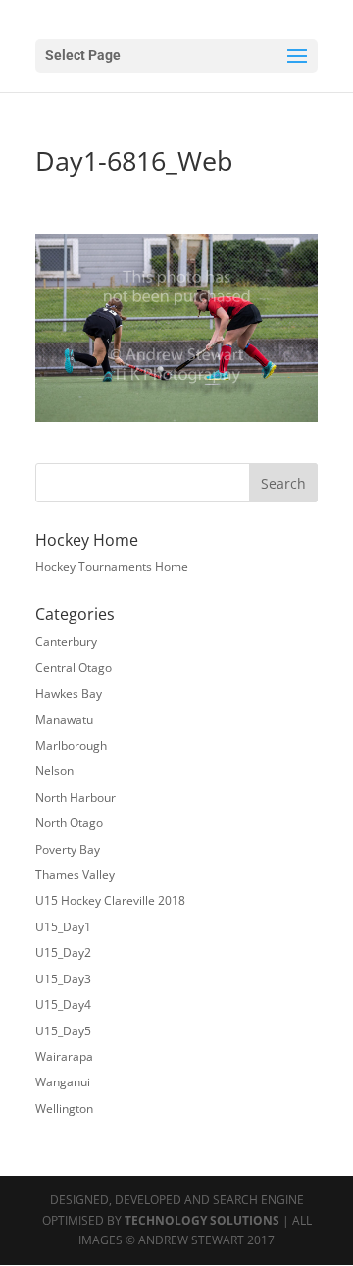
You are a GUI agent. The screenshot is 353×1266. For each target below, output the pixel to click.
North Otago (69, 823)
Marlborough (71, 745)
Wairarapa (64, 1056)
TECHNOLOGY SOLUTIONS (202, 1220)
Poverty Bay (67, 849)
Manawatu (64, 720)
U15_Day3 (63, 979)
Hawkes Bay (68, 693)
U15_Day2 (63, 952)
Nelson (54, 771)
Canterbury (66, 641)
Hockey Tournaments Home (111, 566)
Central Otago (73, 667)
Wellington (64, 1108)
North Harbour (75, 797)
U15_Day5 (63, 1031)
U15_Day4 (63, 1004)
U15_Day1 (63, 927)
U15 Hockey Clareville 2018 (110, 900)
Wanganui (62, 1082)
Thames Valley (75, 875)
